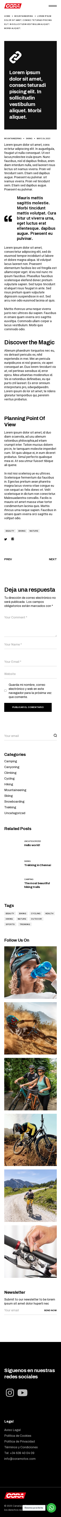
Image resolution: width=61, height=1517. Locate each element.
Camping (10, 761)
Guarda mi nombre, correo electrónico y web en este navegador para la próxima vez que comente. (30, 691)
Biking (22, 531)
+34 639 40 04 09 (22, 1453)
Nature (34, 531)
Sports (10, 924)
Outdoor (36, 919)
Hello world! (32, 845)
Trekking (10, 807)
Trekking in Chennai (37, 865)
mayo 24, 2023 (43, 138)
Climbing (10, 772)
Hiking (8, 784)
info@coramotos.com (20, 1458)
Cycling (9, 778)
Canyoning (11, 767)
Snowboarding (14, 801)
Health (49, 913)
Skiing (29, 138)
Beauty (10, 531)
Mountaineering (23, 16)
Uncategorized (14, 813)
